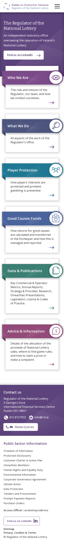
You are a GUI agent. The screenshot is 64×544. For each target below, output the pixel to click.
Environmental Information (20, 474)
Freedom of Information (18, 451)
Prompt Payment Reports (20, 498)
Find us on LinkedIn (20, 55)
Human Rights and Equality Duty (23, 470)
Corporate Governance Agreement (25, 479)
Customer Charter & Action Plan (23, 460)
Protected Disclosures (17, 455)
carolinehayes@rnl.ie (35, 510)
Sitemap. (9, 529)
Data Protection (13, 489)
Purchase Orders (14, 503)
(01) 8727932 (17, 417)
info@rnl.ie (41, 417)
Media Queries (24, 427)
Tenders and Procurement (20, 493)
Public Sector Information (25, 443)
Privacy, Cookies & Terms (20, 532)
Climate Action (12, 484)
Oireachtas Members (17, 465)
